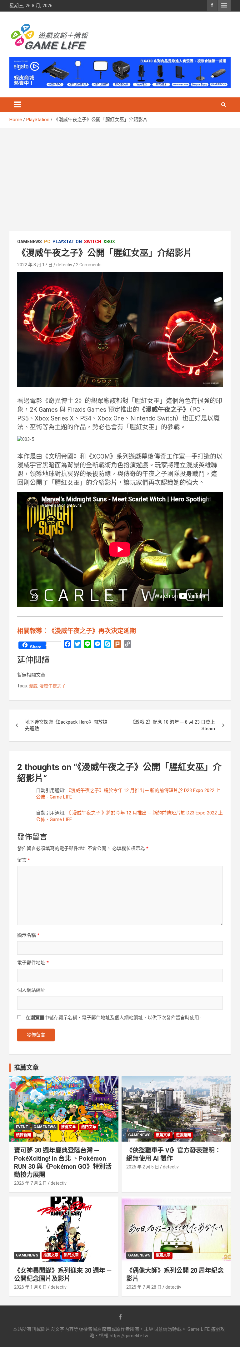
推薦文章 (68, 1127)
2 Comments (89, 264)
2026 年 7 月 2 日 (30, 1183)
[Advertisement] (120, 175)
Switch (92, 241)
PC (47, 241)
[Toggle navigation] (17, 104)
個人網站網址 (31, 990)
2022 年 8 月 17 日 (34, 264)
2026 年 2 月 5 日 (142, 1166)
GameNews (29, 241)
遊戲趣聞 (183, 1135)
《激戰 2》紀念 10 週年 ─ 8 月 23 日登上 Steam (172, 725)
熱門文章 (88, 1127)
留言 (23, 860)
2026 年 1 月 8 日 (30, 1287)
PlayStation (67, 241)
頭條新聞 (23, 1135)
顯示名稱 (28, 935)
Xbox (109, 241)
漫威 (33, 685)
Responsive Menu (224, 5)
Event (22, 1127)
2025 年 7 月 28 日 (144, 1287)
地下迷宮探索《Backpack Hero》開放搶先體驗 (66, 725)
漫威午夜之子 (52, 685)
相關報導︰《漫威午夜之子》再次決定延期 (76, 631)
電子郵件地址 (33, 963)
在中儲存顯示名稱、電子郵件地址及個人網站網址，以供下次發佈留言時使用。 (115, 1017)
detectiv (64, 264)
